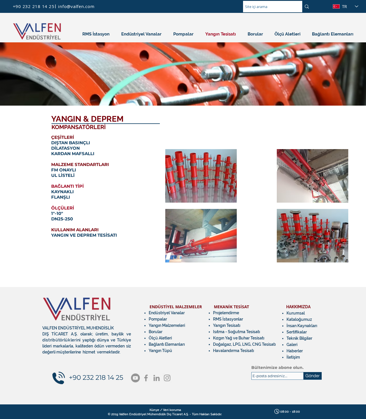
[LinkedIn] (156, 377)
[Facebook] (146, 377)
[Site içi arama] (306, 6)
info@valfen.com (76, 6)
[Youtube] (135, 377)
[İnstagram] (167, 377)
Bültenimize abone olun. (277, 367)
